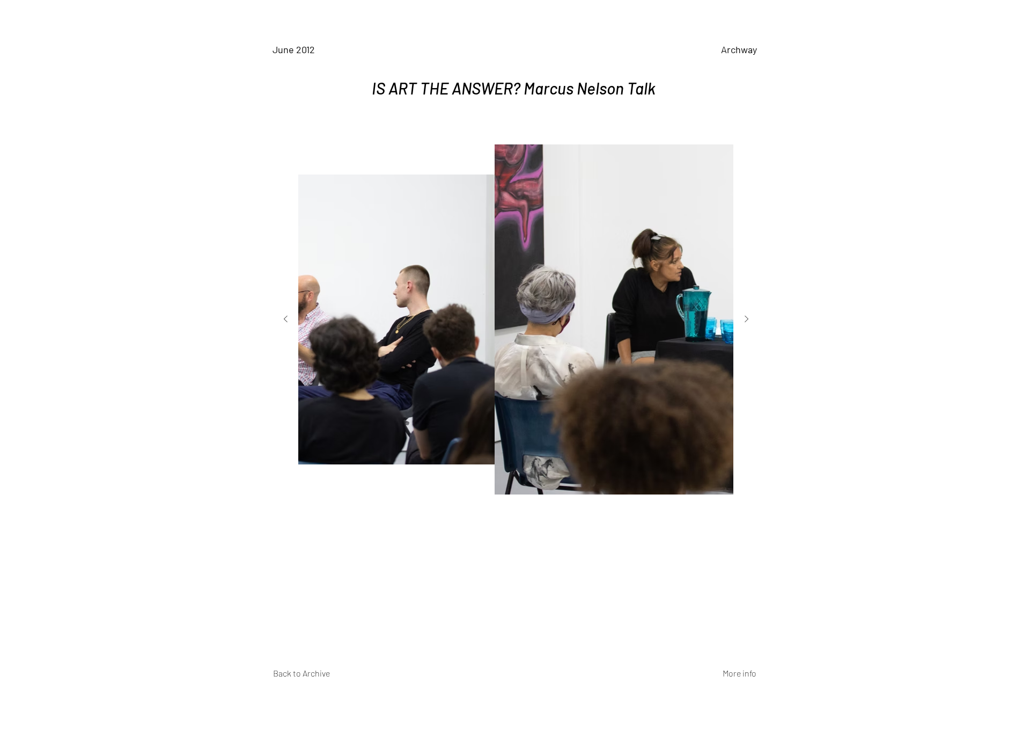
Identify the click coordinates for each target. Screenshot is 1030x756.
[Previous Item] (285, 319)
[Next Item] (746, 319)
